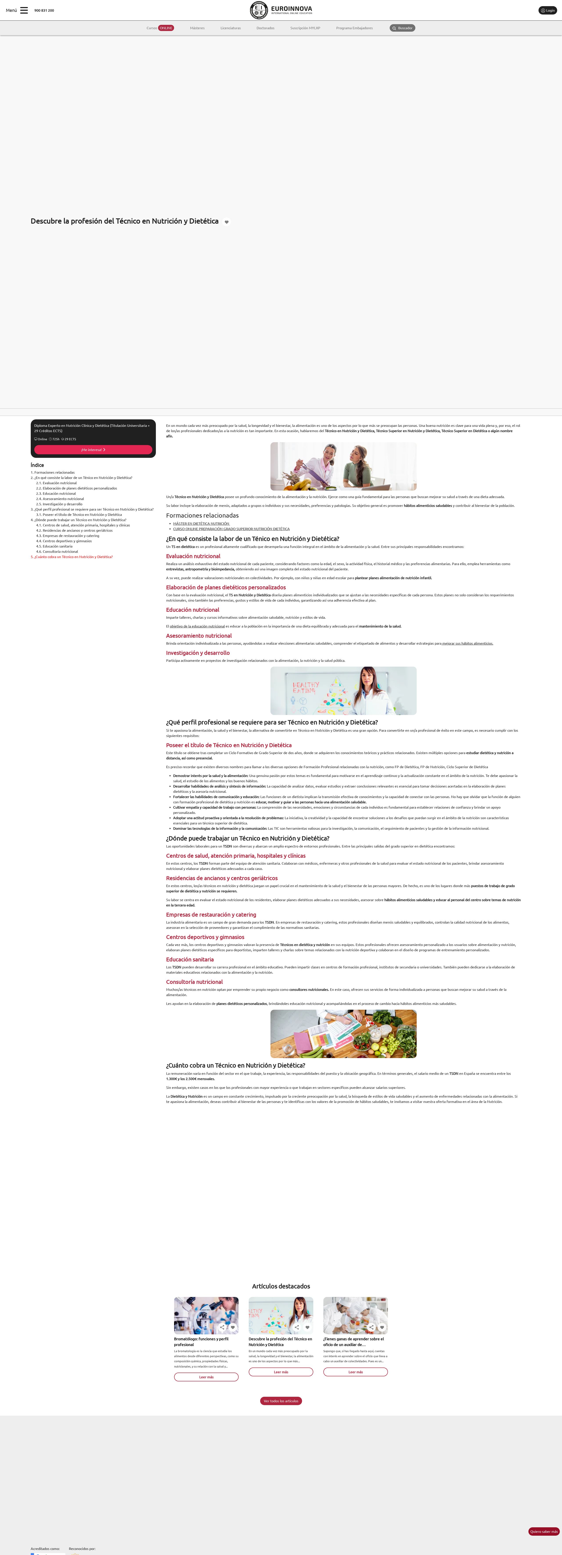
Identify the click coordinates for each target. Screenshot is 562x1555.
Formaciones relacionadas (53, 472)
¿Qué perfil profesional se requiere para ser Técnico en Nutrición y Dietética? (92, 509)
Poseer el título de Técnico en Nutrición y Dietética (79, 515)
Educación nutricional (56, 493)
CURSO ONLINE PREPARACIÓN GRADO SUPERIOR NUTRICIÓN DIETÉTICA (231, 529)
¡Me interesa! (91, 450)
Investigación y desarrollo (59, 504)
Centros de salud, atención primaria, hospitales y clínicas (83, 525)
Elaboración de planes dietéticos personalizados (76, 488)
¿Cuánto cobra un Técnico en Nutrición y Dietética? (72, 557)
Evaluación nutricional (56, 483)
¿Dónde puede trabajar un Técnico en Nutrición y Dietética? (78, 520)
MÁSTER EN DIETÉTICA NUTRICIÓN (201, 524)
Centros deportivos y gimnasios (64, 541)
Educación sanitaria (54, 546)
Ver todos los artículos (281, 1401)
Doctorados (265, 28)
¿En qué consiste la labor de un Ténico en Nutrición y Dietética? (81, 478)
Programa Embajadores (354, 28)
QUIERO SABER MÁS (544, 1531)
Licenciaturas (231, 28)
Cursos (159, 28)
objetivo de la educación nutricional (197, 626)
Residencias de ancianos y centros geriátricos (74, 530)
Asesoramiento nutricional (60, 499)
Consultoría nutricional (57, 551)
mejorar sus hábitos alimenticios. (467, 643)
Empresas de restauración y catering (67, 536)
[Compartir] (222, 1327)
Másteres (197, 28)
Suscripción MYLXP (305, 28)
